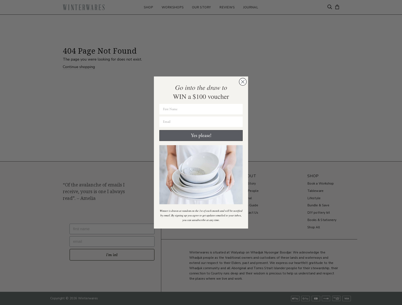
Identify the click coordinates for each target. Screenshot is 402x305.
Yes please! (201, 135)
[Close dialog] (242, 81)
